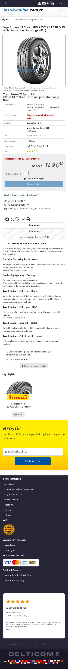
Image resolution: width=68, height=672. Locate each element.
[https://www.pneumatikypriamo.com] (58, 661)
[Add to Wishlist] (17, 219)
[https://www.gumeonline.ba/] (57, 663)
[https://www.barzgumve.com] (28, 663)
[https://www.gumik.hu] (14, 663)
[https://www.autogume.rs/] (46, 663)
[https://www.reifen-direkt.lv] (42, 663)
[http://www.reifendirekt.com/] (50, 663)
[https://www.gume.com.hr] (32, 663)
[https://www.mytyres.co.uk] (33, 661)
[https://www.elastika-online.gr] (25, 663)
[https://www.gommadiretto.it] (19, 661)
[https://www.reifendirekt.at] (41, 661)
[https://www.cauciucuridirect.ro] (21, 663)
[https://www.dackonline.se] (16, 661)
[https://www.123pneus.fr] (9, 661)
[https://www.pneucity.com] (62, 661)
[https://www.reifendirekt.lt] (39, 663)
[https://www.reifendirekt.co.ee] (35, 663)
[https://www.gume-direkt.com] (44, 661)
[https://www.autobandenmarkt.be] (48, 661)
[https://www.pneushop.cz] (55, 661)
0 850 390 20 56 (8, 3)
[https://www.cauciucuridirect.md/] (53, 663)
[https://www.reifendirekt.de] (5, 661)
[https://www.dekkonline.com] (23, 661)
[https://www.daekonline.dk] (26, 661)
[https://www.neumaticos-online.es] (37, 661)
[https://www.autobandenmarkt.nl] (30, 661)
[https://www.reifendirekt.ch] (12, 661)
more (8, 629)
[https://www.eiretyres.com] (10, 663)
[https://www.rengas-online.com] (51, 661)
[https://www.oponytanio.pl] (17, 663)
